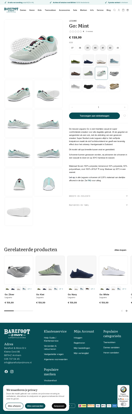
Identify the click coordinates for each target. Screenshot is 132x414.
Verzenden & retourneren (50, 347)
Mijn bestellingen (82, 348)
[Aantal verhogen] (125, 107)
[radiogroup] (98, 48)
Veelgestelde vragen (54, 354)
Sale (75, 10)
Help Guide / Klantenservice (51, 339)
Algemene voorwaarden (56, 359)
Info (92, 10)
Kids (40, 10)
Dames (23, 10)
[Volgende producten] (126, 310)
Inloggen (78, 337)
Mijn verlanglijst (81, 353)
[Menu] (127, 386)
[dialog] (36, 398)
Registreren (79, 343)
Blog (109, 10)
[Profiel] (119, 10)
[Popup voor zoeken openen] (114, 10)
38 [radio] (80, 48)
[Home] (11, 10)
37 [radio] (72, 48)
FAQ (89, 180)
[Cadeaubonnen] (128, 10)
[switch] (123, 404)
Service (100, 10)
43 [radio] (118, 48)
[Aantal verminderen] (72, 107)
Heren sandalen (111, 352)
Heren (32, 10)
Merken (83, 10)
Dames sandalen (111, 347)
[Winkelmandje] (123, 10)
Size (71, 42)
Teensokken (50, 10)
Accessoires (64, 10)
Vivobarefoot (50, 380)
